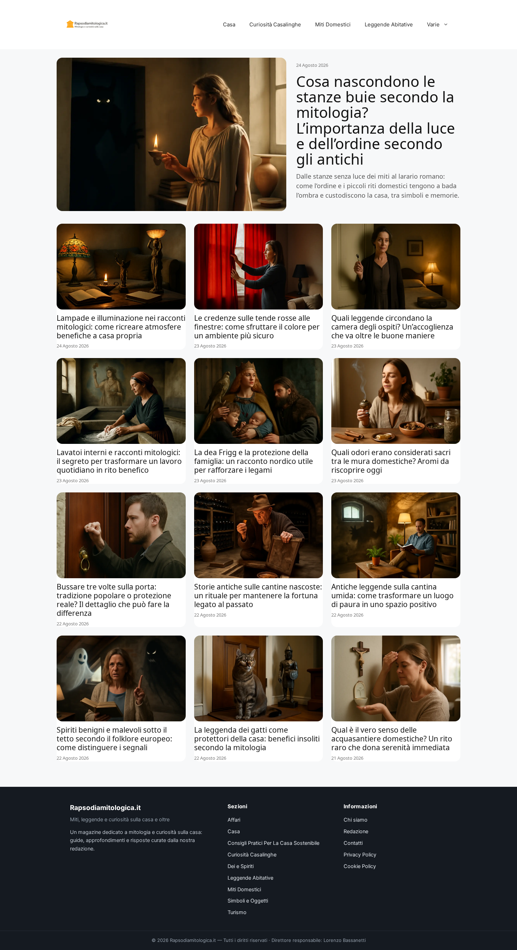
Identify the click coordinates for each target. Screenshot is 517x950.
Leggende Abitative (389, 24)
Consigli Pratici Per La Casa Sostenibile (273, 843)
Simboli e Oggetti (248, 901)
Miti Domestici (333, 24)
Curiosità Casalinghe (275, 24)
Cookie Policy (360, 866)
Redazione (356, 831)
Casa (229, 24)
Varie (433, 24)
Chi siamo (356, 820)
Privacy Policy (360, 855)
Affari (234, 820)
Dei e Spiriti (241, 866)
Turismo (237, 912)
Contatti (353, 843)
